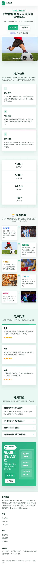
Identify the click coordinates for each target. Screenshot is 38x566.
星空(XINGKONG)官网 (30, 551)
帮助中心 (5, 541)
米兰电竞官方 (5, 551)
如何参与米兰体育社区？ (12, 428)
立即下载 (13, 27)
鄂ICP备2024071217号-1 (25, 561)
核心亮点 (5, 518)
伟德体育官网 (5, 554)
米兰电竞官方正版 (16, 551)
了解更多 (25, 27)
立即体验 (5, 521)
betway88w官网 (15, 554)
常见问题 (5, 525)
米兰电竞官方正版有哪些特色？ (14, 421)
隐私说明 (5, 538)
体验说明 (5, 535)
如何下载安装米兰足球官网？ (14, 408)
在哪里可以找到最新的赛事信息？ (15, 434)
